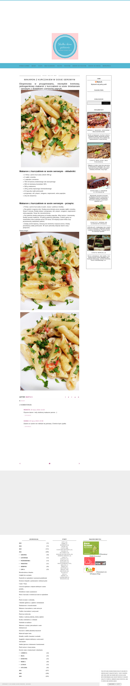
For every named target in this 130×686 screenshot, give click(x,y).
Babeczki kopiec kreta (25, 633)
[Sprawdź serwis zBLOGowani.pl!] (95, 556)
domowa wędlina (63, 555)
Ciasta (40, 65)
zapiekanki (63, 577)
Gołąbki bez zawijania (25, 575)
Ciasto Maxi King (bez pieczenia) (99, 161)
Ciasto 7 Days (23, 583)
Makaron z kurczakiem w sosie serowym (30, 608)
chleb (63, 546)
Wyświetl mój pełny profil (99, 84)
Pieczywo (67, 65)
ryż (63, 574)
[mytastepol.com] (101, 572)
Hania (26, 421)
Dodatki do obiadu (94, 65)
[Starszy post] (79, 463)
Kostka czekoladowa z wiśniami (28, 619)
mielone (63, 565)
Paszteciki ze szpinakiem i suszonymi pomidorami (33, 578)
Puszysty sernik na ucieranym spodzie (99, 223)
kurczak (63, 560)
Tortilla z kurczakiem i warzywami (28, 611)
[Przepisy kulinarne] (91, 554)
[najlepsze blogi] (95, 574)
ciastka (63, 551)
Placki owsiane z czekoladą (26, 600)
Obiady (34, 65)
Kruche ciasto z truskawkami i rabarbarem (31, 650)
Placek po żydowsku (25, 614)
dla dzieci (63, 552)
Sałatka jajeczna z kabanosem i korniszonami (31, 644)
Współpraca (107, 65)
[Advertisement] (65, 15)
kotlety (63, 559)
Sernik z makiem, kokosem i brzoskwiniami (98, 131)
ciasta (63, 548)
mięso (63, 566)
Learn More (112, 684)
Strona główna (24, 65)
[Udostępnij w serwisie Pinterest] (78, 397)
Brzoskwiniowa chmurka (26, 572)
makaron (63, 562)
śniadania (63, 578)
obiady (23, 400)
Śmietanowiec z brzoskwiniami (27, 605)
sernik (63, 575)
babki (63, 543)
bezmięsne (63, 545)
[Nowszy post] (20, 463)
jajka (63, 557)
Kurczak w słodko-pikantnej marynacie (30, 630)
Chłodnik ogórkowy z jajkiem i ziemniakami (31, 602)
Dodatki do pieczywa (79, 65)
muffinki (64, 568)
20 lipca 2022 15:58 (36, 421)
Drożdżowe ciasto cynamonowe (28, 592)
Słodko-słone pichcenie (18, 684)
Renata (27, 410)
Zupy (63, 542)
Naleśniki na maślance (25, 622)
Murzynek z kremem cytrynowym (98, 191)
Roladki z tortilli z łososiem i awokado (29, 636)
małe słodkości (63, 563)
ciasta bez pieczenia (63, 549)
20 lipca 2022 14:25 (38, 410)
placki (63, 572)
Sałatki (59, 65)
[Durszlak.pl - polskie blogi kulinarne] (103, 554)
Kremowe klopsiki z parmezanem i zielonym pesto (33, 581)
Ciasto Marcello (99, 252)
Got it (118, 684)
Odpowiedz (28, 415)
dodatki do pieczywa (63, 554)
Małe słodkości (50, 65)
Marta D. (99, 82)
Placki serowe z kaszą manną (27, 647)
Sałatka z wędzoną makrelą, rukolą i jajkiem (31, 617)
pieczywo (63, 571)
